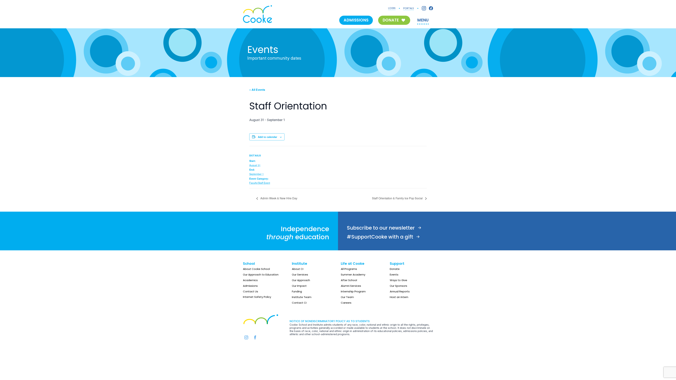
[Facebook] (431, 8)
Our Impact (299, 286)
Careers (346, 303)
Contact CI (299, 303)
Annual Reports (400, 291)
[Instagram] (424, 8)
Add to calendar (267, 137)
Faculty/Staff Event (259, 183)
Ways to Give (398, 280)
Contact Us (250, 291)
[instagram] (246, 337)
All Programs (349, 269)
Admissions (250, 286)
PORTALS (408, 8)
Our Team (347, 297)
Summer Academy (353, 274)
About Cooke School (256, 269)
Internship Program (353, 291)
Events (394, 274)
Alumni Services (351, 286)
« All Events (257, 90)
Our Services (300, 274)
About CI (297, 269)
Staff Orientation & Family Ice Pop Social (397, 198)
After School (349, 280)
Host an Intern (399, 297)
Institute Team (301, 297)
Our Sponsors (398, 286)
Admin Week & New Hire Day (278, 198)
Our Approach (301, 280)
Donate (395, 269)
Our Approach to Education (260, 274)
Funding (297, 291)
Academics (250, 280)
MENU (423, 20)
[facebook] (255, 337)
